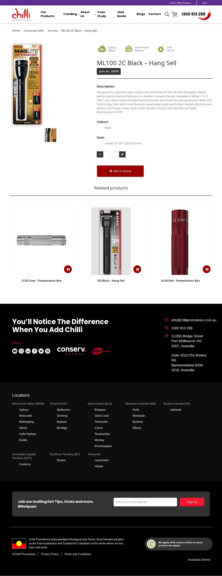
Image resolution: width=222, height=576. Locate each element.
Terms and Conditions (77, 554)
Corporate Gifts (34, 31)
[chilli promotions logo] (21, 14)
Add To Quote (122, 171)
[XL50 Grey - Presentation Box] (42, 272)
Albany (137, 427)
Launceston (102, 460)
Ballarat (61, 421)
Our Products (47, 14)
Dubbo (23, 440)
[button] (68, 269)
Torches (53, 31)
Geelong (62, 415)
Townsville (101, 421)
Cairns (99, 427)
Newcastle (25, 415)
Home (16, 31)
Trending (70, 14)
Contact (154, 14)
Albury (23, 427)
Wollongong (26, 421)
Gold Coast (102, 415)
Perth (136, 409)
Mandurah (139, 415)
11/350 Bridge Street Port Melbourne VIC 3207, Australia (187, 341)
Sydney (23, 409)
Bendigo (62, 427)
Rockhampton (103, 446)
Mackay (99, 440)
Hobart (99, 466)
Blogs (141, 14)
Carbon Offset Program (180, 3)
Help (204, 3)
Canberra (25, 464)
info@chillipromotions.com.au (193, 320)
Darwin (61, 460)
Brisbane (100, 409)
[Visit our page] (14, 351)
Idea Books (121, 14)
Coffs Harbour (27, 433)
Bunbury (138, 421)
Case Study (101, 14)
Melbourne (63, 409)
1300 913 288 (193, 14)
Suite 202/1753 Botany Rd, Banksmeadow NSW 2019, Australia (188, 362)
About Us (85, 14)
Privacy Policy (50, 554)
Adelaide (175, 409)
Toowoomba (102, 433)
